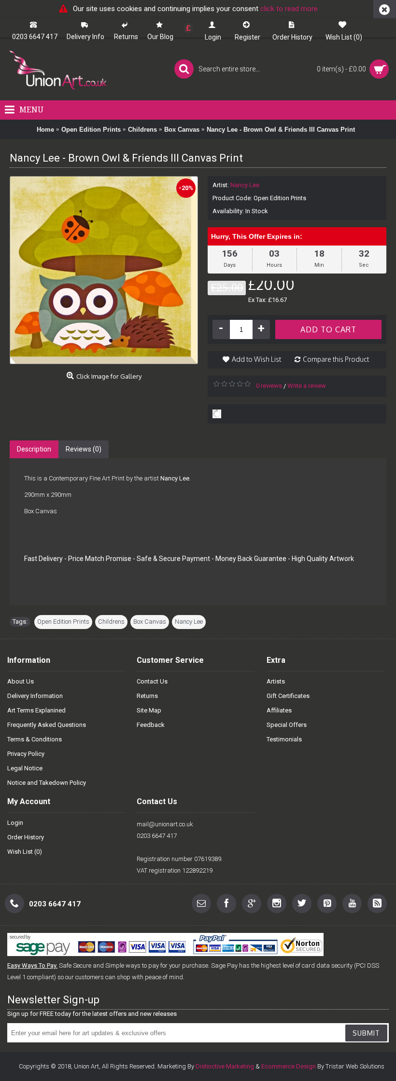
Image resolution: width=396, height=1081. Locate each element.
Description (34, 449)
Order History (25, 837)
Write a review (306, 385)
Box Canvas (149, 621)
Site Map (149, 710)
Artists (276, 681)
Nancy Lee (244, 185)
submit (366, 1033)
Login (15, 822)
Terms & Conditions (34, 739)
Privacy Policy (25, 753)
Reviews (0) (83, 449)
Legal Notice (24, 768)
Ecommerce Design (288, 1066)
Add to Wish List (256, 359)
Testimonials (284, 739)
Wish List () (24, 851)
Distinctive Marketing (225, 1066)
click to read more (289, 8)
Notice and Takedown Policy (46, 782)
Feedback (151, 724)
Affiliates (279, 710)
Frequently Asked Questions (46, 724)
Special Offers (287, 724)
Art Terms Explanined (36, 710)
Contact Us (152, 681)
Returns (147, 695)
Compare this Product (336, 359)
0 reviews (269, 385)
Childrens (111, 621)
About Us (20, 681)
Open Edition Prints (63, 621)
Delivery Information (35, 695)
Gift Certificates (288, 695)
